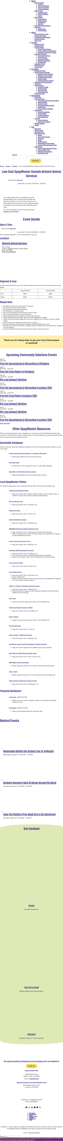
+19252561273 (34, 1079)
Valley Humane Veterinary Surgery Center (23, 681)
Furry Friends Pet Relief (16, 563)
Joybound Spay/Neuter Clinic (19, 491)
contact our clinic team (11, 212)
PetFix (11, 586)
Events (8, 166)
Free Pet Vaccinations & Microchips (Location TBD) (26, 387)
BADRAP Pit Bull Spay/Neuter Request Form (24, 529)
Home (2, 166)
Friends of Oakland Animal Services (28, 586)
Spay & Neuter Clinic (23, 653)
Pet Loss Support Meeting (13, 379)
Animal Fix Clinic (14, 511)
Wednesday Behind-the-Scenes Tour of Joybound (28, 751)
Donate (32, 905)
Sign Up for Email (31, 987)
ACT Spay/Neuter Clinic (16, 501)
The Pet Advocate (15, 626)
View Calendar (5, 423)
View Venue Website (9, 252)
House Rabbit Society (15, 572)
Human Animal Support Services (20, 453)
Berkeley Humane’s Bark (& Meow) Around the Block (29, 782)
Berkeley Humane (26, 635)
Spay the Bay (13, 635)
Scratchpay (12, 708)
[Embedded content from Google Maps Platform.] (31, 266)
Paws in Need (13, 617)
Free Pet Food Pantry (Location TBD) (18, 395)
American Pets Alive (40, 453)
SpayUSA (12, 472)
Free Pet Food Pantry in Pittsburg (17, 371)
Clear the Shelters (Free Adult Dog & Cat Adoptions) (29, 814)
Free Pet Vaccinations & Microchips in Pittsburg (24, 363)
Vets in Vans (13, 672)
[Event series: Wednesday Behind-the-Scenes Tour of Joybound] (33, 755)
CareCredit (12, 697)
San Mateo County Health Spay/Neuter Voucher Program (28, 644)
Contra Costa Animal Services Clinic (19, 541)
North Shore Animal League (27, 472)
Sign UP (31, 1066)
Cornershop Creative (34, 1133)
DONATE (35, 161)
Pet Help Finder (14, 463)
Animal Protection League (17, 520)
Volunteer (31, 1034)
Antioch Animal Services (14, 243)
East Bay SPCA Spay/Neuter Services (21, 550)
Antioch (14, 166)
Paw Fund (12, 598)
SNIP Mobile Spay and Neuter (19, 662)
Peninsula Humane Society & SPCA (20, 608)
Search (14, 155)
